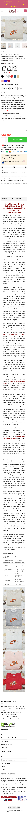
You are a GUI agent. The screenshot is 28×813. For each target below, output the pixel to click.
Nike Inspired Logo (16, 180)
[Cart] (25, 10)
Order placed (4, 172)
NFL (3, 51)
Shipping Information (8, 760)
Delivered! (24, 172)
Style (3, 63)
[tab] (14, 195)
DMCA (3, 766)
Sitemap (4, 747)
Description (6, 195)
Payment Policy (6, 763)
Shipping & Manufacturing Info (12, 199)
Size (2, 84)
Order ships (14, 172)
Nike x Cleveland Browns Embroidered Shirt (15, 183)
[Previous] (3, 28)
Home (2, 50)
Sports (24, 50)
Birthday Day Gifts (6, 180)
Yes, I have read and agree (11, 113)
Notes (3, 116)
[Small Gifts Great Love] (14, 11)
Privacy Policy (5, 741)
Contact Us (5, 757)
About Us (4, 735)
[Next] (24, 28)
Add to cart (17, 140)
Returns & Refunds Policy (9, 738)
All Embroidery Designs (13, 50)
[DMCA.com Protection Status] (8, 724)
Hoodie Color (5, 73)
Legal (3, 769)
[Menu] (2, 11)
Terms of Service (6, 744)
